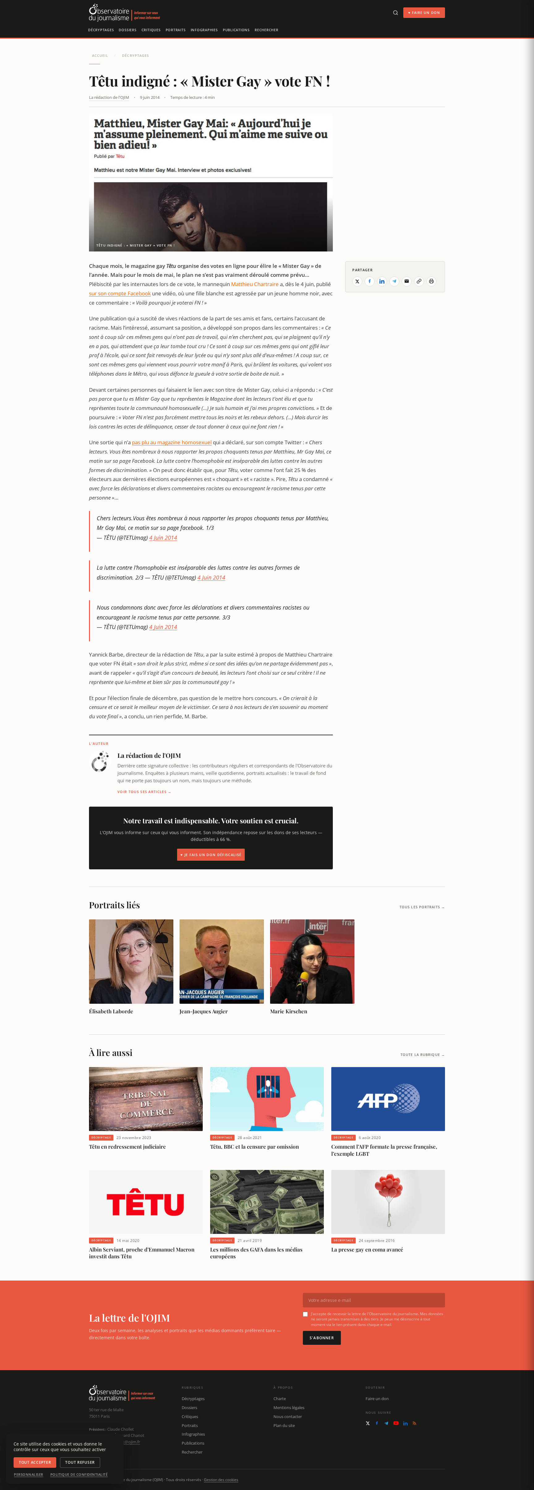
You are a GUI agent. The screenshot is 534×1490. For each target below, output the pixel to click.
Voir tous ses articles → (144, 791)
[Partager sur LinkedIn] (382, 281)
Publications (236, 29)
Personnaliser (28, 1474)
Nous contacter (287, 1416)
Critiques (151, 29)
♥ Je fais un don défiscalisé (210, 854)
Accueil (100, 55)
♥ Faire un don (424, 12)
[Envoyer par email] (407, 281)
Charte (279, 1398)
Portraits (176, 29)
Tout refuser (80, 1462)
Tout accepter (35, 1462)
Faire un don (377, 1398)
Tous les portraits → (422, 907)
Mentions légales (288, 1407)
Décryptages (101, 29)
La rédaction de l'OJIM (109, 97)
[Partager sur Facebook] (370, 281)
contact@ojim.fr (125, 1442)
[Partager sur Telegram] (394, 281)
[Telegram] (386, 1423)
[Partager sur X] (357, 281)
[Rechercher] (395, 12)
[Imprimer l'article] (431, 281)
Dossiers (127, 29)
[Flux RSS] (414, 1423)
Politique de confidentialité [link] (79, 1474)
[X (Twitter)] (368, 1423)
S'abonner (322, 1337)
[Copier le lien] (419, 281)
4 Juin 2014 (163, 537)
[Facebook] (377, 1423)
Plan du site (284, 1425)
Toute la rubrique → (422, 1054)
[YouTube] (396, 1423)
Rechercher (266, 29)
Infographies (204, 29)
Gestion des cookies (221, 1479)
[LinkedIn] (405, 1423)
